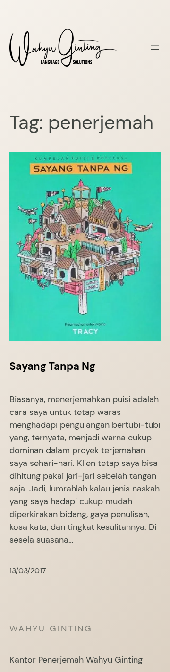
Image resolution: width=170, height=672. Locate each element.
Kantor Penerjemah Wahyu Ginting (76, 659)
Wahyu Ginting (51, 628)
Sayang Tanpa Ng (52, 366)
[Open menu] (155, 47)
